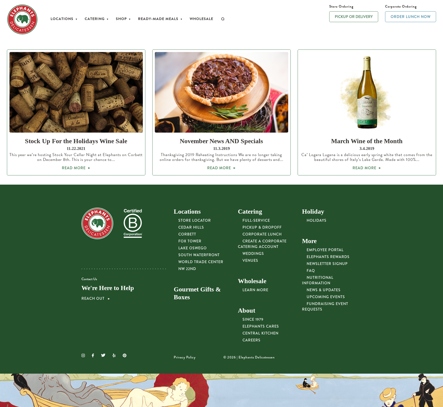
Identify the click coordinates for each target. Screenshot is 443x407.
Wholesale (201, 19)
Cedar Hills (191, 227)
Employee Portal (325, 250)
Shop (121, 19)
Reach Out (93, 299)
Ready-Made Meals (158, 19)
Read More (74, 168)
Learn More (255, 290)
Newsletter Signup (327, 263)
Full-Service (256, 220)
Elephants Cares (260, 326)
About (246, 310)
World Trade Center (200, 262)
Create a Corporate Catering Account (262, 243)
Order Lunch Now (411, 16)
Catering (95, 19)
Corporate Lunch (262, 234)
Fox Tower (189, 241)
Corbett (187, 234)
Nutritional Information (317, 280)
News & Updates (324, 290)
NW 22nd (187, 268)
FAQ (311, 270)
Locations (62, 19)
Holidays (316, 220)
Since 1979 (252, 319)
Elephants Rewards (328, 256)
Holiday (313, 211)
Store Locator (194, 220)
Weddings (253, 253)
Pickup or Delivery (354, 16)
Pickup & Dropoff (262, 227)
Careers (251, 340)
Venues (250, 260)
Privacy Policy (185, 357)
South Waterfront (199, 255)
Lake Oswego (192, 248)
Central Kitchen (260, 333)
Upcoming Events (326, 296)
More (309, 240)
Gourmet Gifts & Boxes (197, 293)
